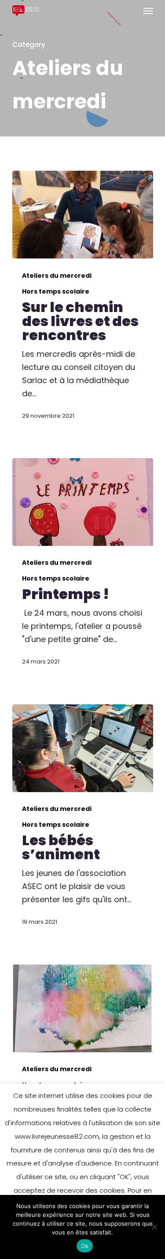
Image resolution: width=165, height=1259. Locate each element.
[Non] (154, 1227)
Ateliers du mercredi (57, 276)
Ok (85, 1245)
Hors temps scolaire (55, 291)
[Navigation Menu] (148, 10)
